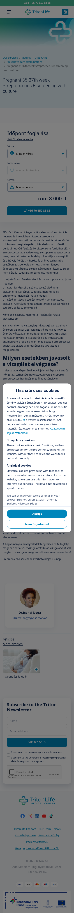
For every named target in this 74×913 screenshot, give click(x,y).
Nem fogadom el (37, 524)
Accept (37, 514)
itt (24, 420)
